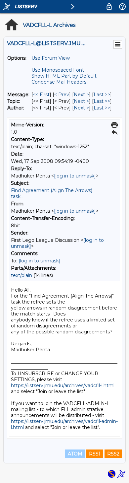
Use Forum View (50, 58)
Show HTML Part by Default (64, 76)
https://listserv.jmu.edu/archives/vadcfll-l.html (62, 385)
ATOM (75, 454)
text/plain (21, 275)
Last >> (102, 95)
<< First (41, 95)
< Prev (61, 95)
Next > (81, 95)
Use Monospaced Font (57, 70)
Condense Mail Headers (58, 82)
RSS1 (95, 454)
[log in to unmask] (75, 176)
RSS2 (113, 454)
